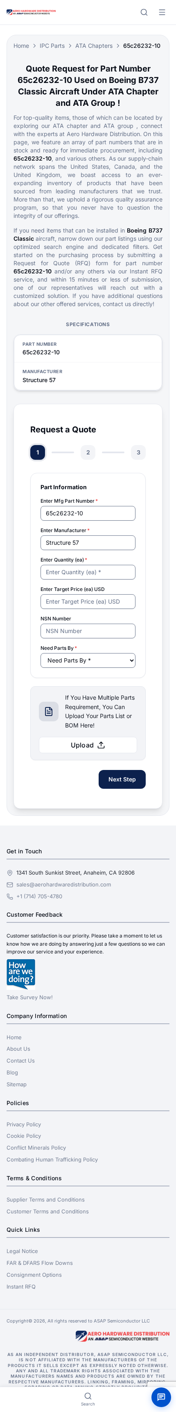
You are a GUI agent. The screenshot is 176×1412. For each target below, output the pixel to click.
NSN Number (56, 618)
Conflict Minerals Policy (36, 1147)
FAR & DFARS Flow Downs (40, 1263)
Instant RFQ (21, 1286)
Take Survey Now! (30, 997)
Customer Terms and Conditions (48, 1211)
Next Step (122, 779)
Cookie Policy (24, 1135)
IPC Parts (52, 45)
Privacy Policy (24, 1124)
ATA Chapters (94, 45)
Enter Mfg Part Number (69, 501)
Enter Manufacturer (65, 530)
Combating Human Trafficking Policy (52, 1159)
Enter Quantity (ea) (64, 560)
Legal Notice (22, 1251)
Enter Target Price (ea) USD (73, 589)
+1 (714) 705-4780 (39, 896)
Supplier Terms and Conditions (46, 1199)
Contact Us (21, 1060)
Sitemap (17, 1084)
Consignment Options (34, 1274)
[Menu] (162, 12)
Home (21, 45)
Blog (12, 1072)
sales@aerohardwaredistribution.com (63, 884)
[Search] (144, 12)
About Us (18, 1048)
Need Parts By (59, 648)
